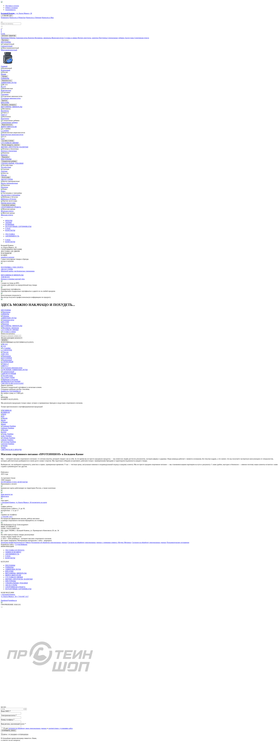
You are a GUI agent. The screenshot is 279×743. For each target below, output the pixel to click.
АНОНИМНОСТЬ (12, 236)
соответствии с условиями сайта (60, 728)
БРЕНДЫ (8, 220)
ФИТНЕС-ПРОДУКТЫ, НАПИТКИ (19, 579)
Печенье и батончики (9, 151)
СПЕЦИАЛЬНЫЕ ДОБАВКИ (16, 583)
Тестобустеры (6, 167)
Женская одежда (7, 215)
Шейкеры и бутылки (8, 199)
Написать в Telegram (33, 18)
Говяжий (4, 66)
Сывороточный (6, 46)
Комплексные (6, 90)
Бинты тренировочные (9, 183)
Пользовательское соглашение (178, 542)
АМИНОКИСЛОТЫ (13, 569)
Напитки (4, 155)
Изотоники (5, 118)
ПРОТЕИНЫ (10, 565)
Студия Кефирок (21, 544)
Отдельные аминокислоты (11, 98)
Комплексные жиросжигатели (12, 134)
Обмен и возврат (11, 8)
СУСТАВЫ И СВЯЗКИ (14, 577)
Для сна (4, 175)
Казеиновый (5, 70)
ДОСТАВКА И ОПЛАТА (14, 550)
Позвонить (5, 18)
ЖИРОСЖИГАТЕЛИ (13, 575)
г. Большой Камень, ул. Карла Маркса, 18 (16, 502)
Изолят (3, 74)
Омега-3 (4, 115)
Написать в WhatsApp (17, 18)
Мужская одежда (7, 211)
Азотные (4, 171)
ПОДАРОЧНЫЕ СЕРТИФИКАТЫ (18, 226)
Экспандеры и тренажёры (10, 195)
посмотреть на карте (39, 502)
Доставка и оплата (12, 6)
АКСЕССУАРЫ (11, 585)
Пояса (3, 191)
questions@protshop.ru (9, 600)
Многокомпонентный (9, 50)
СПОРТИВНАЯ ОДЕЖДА (15, 587)
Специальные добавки (9, 122)
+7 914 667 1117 (7, 15)
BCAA (3, 86)
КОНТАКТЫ (10, 230)
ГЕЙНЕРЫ (9, 567)
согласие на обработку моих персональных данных (28, 728)
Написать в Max (48, 18)
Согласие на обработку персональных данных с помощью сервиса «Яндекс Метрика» (100, 542)
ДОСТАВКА (10, 234)
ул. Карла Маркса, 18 (16, 13)
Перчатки (4, 187)
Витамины (5, 111)
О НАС (8, 228)
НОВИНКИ (9, 224)
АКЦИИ (8, 222)
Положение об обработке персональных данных (49, 542)
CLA (2, 138)
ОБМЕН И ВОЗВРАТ (13, 552)
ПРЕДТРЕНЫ (10, 581)
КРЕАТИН (9, 571)
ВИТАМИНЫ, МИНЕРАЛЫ (16, 573)
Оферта (28, 542)
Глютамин (5, 94)
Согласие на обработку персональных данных (149, 542)
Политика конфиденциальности (13, 542)
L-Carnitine (5, 131)
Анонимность (10, 10)
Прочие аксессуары (8, 203)
